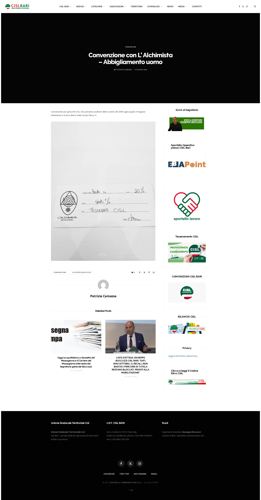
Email (154, 474)
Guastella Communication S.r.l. (126, 482)
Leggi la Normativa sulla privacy (182, 356)
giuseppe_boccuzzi (81, 272)
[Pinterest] (149, 272)
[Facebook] (38, 121)
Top (131, 490)
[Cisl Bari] (18, 6)
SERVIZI (80, 6)
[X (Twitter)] (130, 463)
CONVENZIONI (130, 47)
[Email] (154, 272)
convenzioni (60, 272)
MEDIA (181, 6)
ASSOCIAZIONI (116, 6)
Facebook (109, 474)
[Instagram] (139, 463)
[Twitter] (38, 127)
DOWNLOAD (153, 6)
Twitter (124, 474)
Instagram (140, 474)
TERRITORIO (137, 6)
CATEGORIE (96, 6)
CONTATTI (197, 6)
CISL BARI (64, 6)
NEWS (170, 6)
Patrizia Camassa (124, 70)
